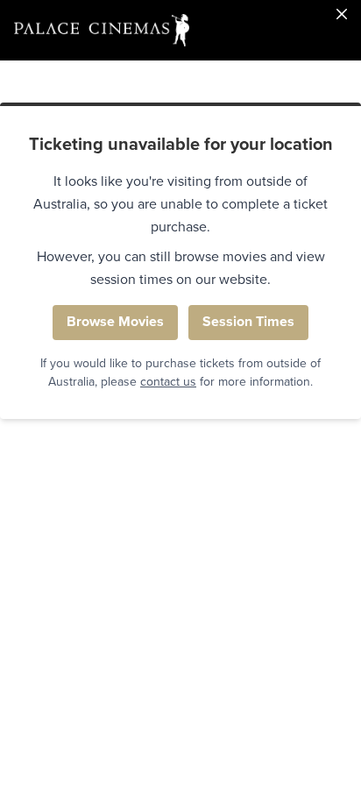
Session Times (248, 321)
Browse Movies (115, 321)
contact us (168, 381)
